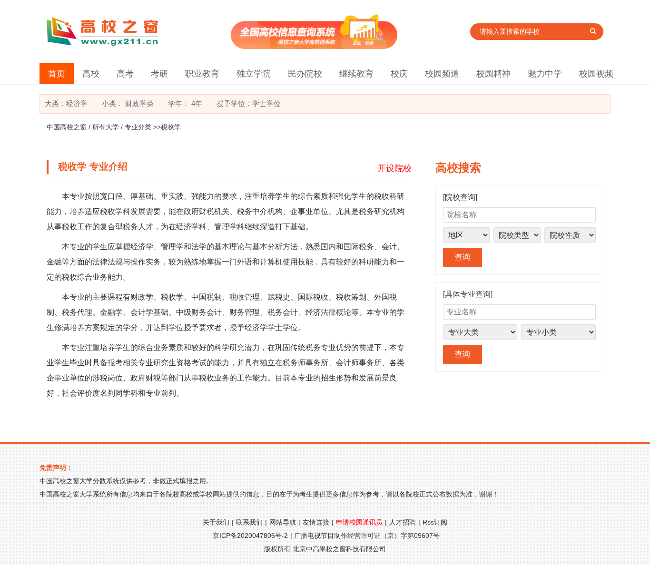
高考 (125, 73)
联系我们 (249, 522)
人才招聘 (402, 522)
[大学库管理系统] (314, 46)
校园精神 (493, 73)
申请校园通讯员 (359, 522)
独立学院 (253, 73)
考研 (159, 73)
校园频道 (442, 73)
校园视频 (596, 73)
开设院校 (394, 168)
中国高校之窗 (67, 127)
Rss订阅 (435, 522)
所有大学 (105, 127)
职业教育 (202, 73)
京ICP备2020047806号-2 (250, 535)
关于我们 (216, 522)
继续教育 (356, 73)
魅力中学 (545, 73)
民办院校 (305, 73)
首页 (56, 73)
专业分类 (138, 127)
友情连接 (316, 522)
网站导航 (282, 522)
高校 (90, 73)
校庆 (399, 73)
